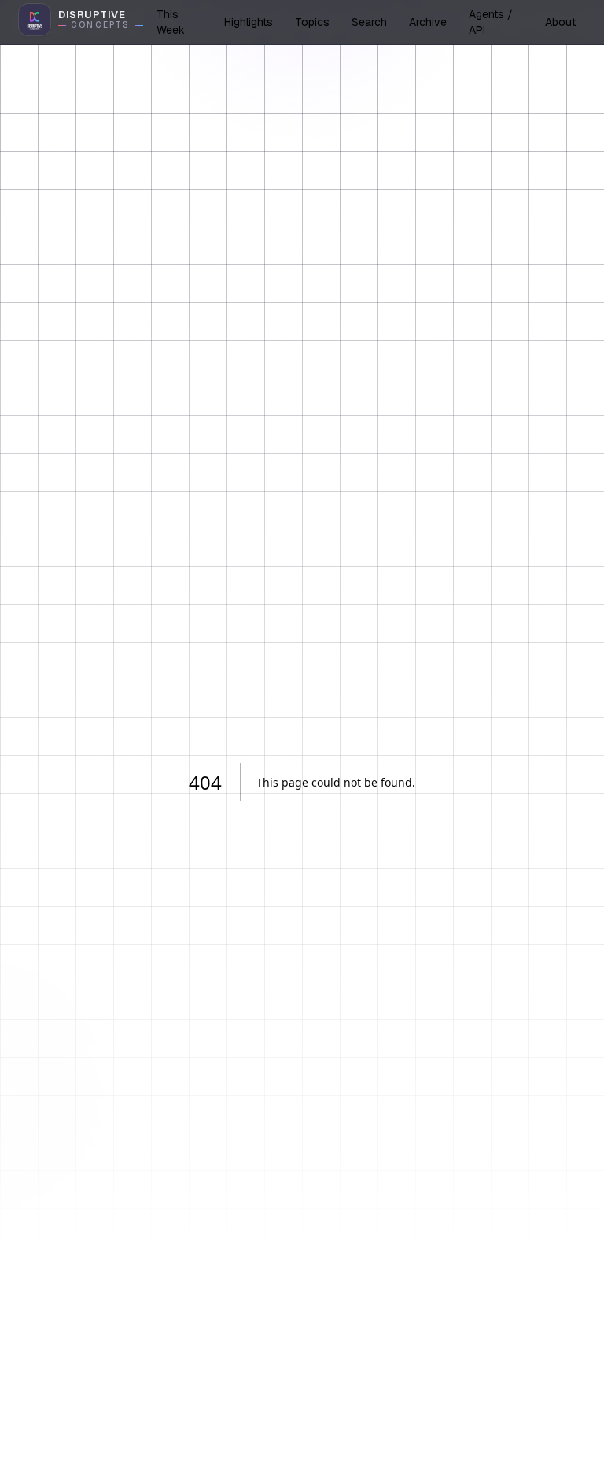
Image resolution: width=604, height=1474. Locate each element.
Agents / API (491, 22)
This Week (171, 22)
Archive (428, 22)
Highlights (248, 22)
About (560, 22)
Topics (312, 22)
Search (369, 22)
